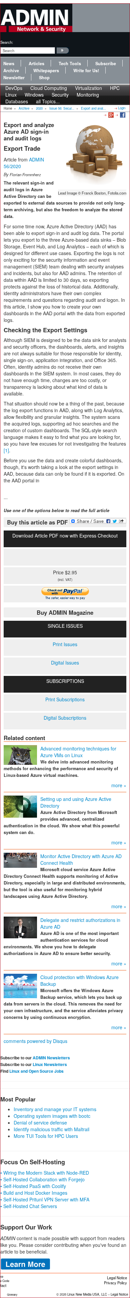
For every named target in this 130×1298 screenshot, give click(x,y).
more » (118, 785)
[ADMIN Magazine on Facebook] (122, 114)
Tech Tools (70, 64)
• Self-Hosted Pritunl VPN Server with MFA (44, 1199)
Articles (36, 64)
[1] (6, 450)
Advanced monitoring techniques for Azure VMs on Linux (78, 751)
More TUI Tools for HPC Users (46, 1136)
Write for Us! (86, 71)
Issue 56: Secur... (61, 108)
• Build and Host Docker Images (33, 1192)
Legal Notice (117, 1277)
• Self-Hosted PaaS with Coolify (33, 1186)
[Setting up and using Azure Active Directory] (20, 805)
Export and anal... (93, 108)
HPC (115, 88)
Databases (16, 101)
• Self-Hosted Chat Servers (28, 1206)
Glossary (12, 1294)
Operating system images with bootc (52, 1115)
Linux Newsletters (50, 1064)
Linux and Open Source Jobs (36, 1071)
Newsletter (14, 78)
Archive (11, 71)
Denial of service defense (40, 1122)
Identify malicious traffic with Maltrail (51, 1129)
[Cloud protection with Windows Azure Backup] (20, 985)
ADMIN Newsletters (51, 1058)
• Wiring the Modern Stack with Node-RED (44, 1172)
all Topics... (48, 101)
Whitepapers (46, 71)
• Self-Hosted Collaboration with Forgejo (42, 1179)
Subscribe (105, 64)
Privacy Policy (115, 1282)
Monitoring (88, 94)
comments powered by (35, 1041)
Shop (44, 78)
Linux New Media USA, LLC (87, 1294)
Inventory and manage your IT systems (55, 1109)
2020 (39, 108)
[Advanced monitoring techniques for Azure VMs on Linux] (20, 754)
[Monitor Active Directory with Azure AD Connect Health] (20, 859)
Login (121, 108)
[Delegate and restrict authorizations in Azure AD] (20, 926)
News (8, 64)
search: (6, 42)
